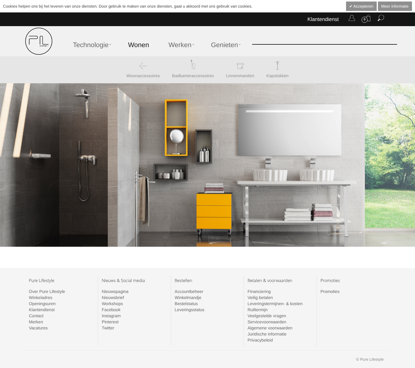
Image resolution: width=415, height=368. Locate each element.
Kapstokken (277, 75)
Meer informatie (395, 6)
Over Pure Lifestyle (47, 291)
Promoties (330, 291)
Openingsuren (42, 303)
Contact (36, 315)
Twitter (108, 327)
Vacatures (38, 327)
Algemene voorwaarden (270, 327)
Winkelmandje (188, 297)
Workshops (112, 303)
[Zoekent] (381, 19)
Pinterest (110, 321)
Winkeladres (40, 297)
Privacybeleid (260, 340)
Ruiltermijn (258, 309)
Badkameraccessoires (193, 75)
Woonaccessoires (143, 75)
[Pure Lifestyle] (38, 41)
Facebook (111, 309)
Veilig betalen (260, 297)
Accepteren (362, 6)
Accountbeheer (189, 291)
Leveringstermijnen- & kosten (275, 303)
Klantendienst (323, 19)
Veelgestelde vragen (267, 315)
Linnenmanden (240, 75)
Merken (36, 321)
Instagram (111, 315)
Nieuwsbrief (113, 297)
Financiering (259, 291)
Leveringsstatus (189, 309)
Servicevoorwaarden (267, 321)
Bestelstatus (186, 303)
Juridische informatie (267, 334)
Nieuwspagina (115, 291)
